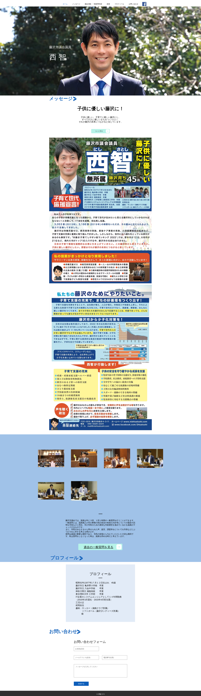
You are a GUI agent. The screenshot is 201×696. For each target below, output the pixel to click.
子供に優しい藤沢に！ (100, 108)
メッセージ (61, 98)
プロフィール (64, 558)
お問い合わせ (63, 631)
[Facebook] (144, 4)
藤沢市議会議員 (60, 47)
